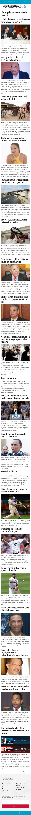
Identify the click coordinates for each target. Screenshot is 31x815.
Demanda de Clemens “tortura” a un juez (11, 530)
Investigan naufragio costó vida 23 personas (13, 435)
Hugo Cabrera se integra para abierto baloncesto (15, 609)
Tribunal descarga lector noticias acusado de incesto (13, 139)
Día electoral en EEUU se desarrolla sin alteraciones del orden (15, 730)
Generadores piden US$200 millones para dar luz (14, 260)
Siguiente (26, 772)
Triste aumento (8, 377)
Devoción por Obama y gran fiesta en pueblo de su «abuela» (15, 397)
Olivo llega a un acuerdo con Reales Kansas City (14, 490)
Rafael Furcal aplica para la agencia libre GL (13, 569)
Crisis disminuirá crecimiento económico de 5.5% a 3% (15, 20)
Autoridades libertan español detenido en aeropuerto (14, 181)
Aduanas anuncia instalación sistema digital (14, 98)
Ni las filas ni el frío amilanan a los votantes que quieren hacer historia (15, 339)
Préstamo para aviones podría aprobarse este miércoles (15, 687)
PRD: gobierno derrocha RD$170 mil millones (12, 58)
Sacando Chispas (9, 471)
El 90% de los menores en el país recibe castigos (14, 221)
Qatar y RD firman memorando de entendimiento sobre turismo (15, 652)
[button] (29, 6)
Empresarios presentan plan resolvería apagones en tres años (14, 299)
